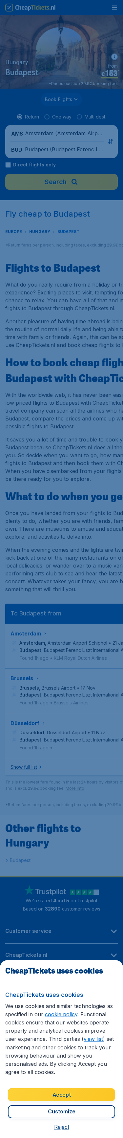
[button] (61, 1127)
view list (93, 1039)
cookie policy (61, 1014)
